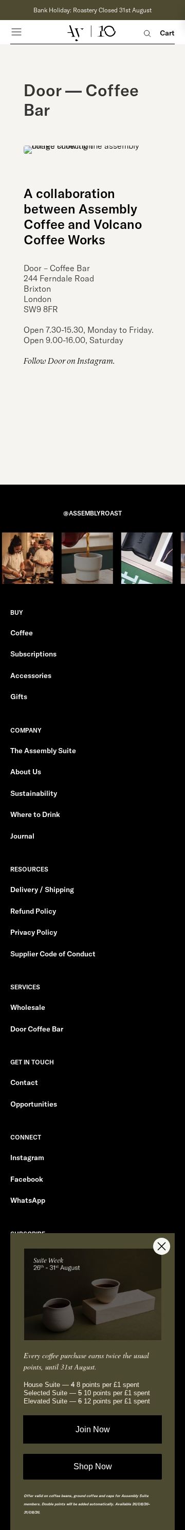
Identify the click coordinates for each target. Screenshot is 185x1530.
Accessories (30, 675)
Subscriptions (33, 654)
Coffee (21, 632)
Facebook (26, 1179)
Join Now (93, 1429)
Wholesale (27, 1007)
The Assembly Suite (43, 750)
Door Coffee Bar (36, 1029)
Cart (167, 33)
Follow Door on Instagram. (69, 361)
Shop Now (92, 1466)
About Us (25, 771)
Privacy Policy (33, 932)
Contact (24, 1082)
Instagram (27, 1157)
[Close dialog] (162, 1246)
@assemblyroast (92, 513)
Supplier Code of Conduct (53, 953)
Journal (22, 836)
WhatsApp (27, 1200)
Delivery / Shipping (42, 889)
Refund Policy (33, 911)
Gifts (18, 696)
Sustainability (33, 793)
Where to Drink (35, 814)
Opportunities (33, 1104)
